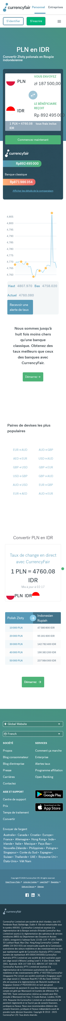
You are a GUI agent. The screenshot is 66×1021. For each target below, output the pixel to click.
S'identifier (13, 21)
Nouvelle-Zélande (14, 848)
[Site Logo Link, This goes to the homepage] (16, 7)
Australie (9, 835)
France (7, 839)
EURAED (20, 494)
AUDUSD (20, 485)
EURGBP (46, 485)
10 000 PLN (16, 627)
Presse (7, 770)
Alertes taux (42, 764)
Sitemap (40, 886)
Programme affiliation (49, 770)
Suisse (7, 857)
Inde (51, 839)
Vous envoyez (45, 76)
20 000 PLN (16, 636)
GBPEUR (46, 467)
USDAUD (45, 458)
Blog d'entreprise (13, 764)
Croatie (35, 835)
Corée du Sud (28, 852)
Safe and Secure (28, 886)
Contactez (9, 783)
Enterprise (41, 757)
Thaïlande (21, 857)
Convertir (9, 819)
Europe (47, 835)
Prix (5, 806)
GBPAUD (46, 476)
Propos (7, 751)
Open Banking (44, 777)
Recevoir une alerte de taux (19, 307)
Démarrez (33, 377)
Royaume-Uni (47, 857)
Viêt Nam (25, 861)
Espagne (45, 852)
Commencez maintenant (33, 140)
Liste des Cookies (30, 882)
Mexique (29, 844)
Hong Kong (38, 839)
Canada (22, 835)
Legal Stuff (44, 882)
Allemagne (21, 839)
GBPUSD (20, 467)
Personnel (38, 7)
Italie (18, 844)
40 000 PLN (16, 652)
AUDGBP (46, 450)
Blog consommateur (15, 757)
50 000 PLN (16, 660)
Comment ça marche (48, 751)
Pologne (51, 848)
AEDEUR (20, 458)
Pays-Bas (44, 844)
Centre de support (14, 799)
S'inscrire (36, 21)
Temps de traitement (16, 812)
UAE (33, 857)
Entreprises (55, 7)
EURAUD (20, 450)
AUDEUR (46, 494)
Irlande (7, 844)
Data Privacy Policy (13, 882)
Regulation (55, 882)
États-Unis (9, 861)
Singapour (10, 852)
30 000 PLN (16, 644)
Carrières (9, 777)
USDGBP (20, 476)
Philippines (36, 848)
